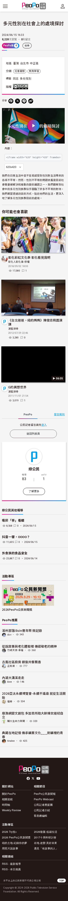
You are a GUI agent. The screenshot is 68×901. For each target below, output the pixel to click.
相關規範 (7, 799)
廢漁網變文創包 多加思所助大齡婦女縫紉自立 (32, 715)
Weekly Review (11, 810)
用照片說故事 (10, 848)
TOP (61, 880)
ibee (9, 681)
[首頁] (34, 6)
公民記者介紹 (42, 810)
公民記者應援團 (43, 805)
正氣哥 (11, 666)
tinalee (11, 740)
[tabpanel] (33, 425)
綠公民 (34, 468)
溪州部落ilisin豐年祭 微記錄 (22, 630)
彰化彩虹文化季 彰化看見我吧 (29, 257)
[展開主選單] (5, 6)
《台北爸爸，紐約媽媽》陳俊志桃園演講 (35, 322)
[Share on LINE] (24, 101)
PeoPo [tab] (28, 414)
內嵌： (9, 148)
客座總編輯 (40, 816)
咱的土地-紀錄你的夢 (14, 843)
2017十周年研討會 (45, 837)
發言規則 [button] (59, 414)
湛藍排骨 (13, 328)
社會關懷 (20, 71)
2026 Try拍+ (9, 832)
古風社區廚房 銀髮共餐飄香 (21, 662)
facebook (28, 778)
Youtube (38, 778)
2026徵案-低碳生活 (45, 832)
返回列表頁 (33, 433)
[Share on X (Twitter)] (17, 101)
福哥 (9, 701)
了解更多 (34, 491)
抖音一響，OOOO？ (16, 537)
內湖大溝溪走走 (13, 677)
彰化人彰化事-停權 (19, 261)
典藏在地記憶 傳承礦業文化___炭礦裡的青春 (32, 734)
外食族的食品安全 (15, 553)
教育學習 (34, 71)
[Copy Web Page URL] (30, 101)
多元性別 (25, 78)
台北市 (24, 63)
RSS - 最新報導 (11, 864)
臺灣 (16, 63)
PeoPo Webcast (43, 799)
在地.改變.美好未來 (45, 843)
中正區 (34, 63)
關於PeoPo (9, 794)
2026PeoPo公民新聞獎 (17, 609)
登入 (44, 425)
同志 (16, 78)
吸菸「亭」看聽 (13, 520)
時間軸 (6, 805)
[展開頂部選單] (62, 6)
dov (9, 634)
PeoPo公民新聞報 (45, 794)
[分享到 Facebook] (10, 101)
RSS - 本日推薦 (11, 869)
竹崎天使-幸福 (15, 650)
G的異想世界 (17, 387)
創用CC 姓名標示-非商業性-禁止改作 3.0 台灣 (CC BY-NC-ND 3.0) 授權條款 (21, 86)
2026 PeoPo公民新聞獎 (16, 837)
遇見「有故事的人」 (46, 848)
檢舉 (27, 45)
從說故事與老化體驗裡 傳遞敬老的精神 (29, 646)
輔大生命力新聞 (16, 721)
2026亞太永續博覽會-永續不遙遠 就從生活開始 (34, 695)
